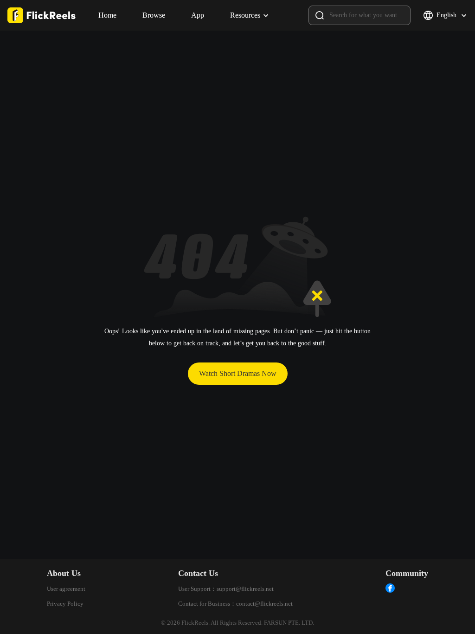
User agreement (66, 588)
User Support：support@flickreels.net (226, 588)
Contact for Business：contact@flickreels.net (235, 603)
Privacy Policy (65, 603)
